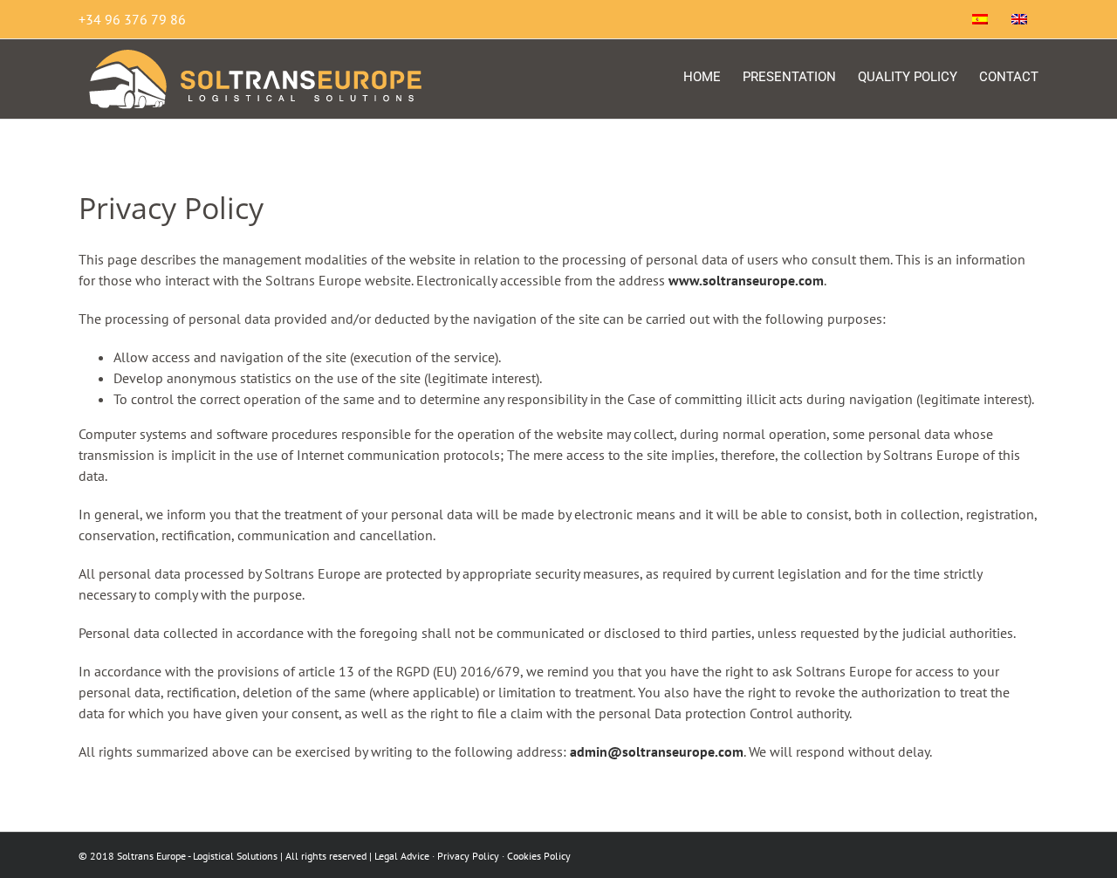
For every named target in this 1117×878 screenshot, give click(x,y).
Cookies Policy (539, 855)
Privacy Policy (468, 855)
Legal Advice (401, 855)
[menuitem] (980, 19)
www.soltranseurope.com (746, 280)
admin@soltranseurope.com (657, 751)
